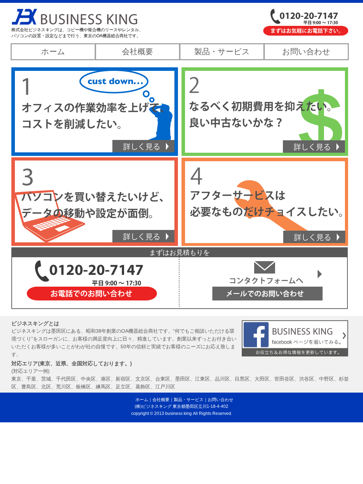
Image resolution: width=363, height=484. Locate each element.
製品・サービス (222, 51)
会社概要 (137, 51)
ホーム (53, 51)
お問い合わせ (306, 51)
